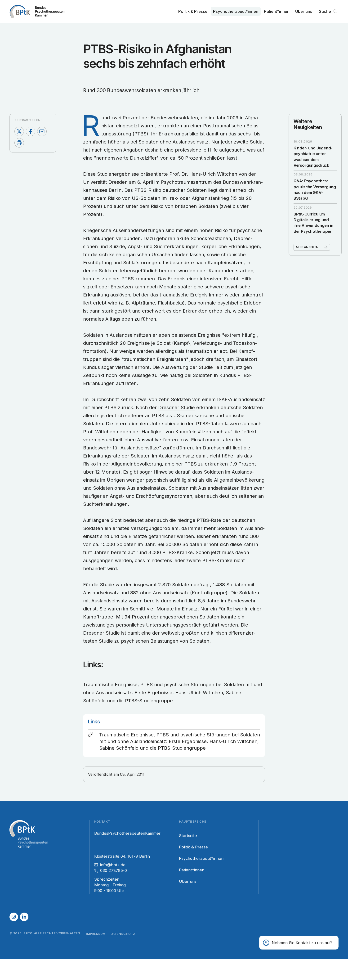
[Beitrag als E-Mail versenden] (42, 131)
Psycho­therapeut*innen (235, 11)
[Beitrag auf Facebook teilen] (30, 131)
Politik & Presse (192, 11)
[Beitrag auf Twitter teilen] (19, 131)
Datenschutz (123, 934)
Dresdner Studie (176, 407)
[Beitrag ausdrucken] (19, 143)
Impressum (96, 934)
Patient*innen (277, 11)
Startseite (188, 835)
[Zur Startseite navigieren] (36, 11)
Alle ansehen (307, 247)
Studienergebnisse (118, 174)
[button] (298, 942)
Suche (325, 11)
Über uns (303, 11)
